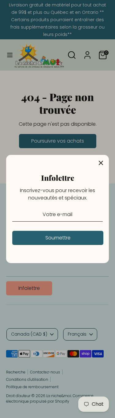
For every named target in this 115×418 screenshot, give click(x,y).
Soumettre (58, 237)
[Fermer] (101, 163)
